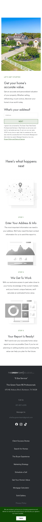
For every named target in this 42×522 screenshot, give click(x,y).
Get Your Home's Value (21, 480)
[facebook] (16, 424)
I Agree (21, 518)
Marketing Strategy (21, 464)
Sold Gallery (21, 496)
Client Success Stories (21, 441)
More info (27, 513)
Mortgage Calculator (21, 488)
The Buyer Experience (21, 457)
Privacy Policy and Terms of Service (14, 139)
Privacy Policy (21, 503)
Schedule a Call (21, 472)
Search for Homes (21, 449)
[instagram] (21, 424)
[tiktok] (25, 424)
